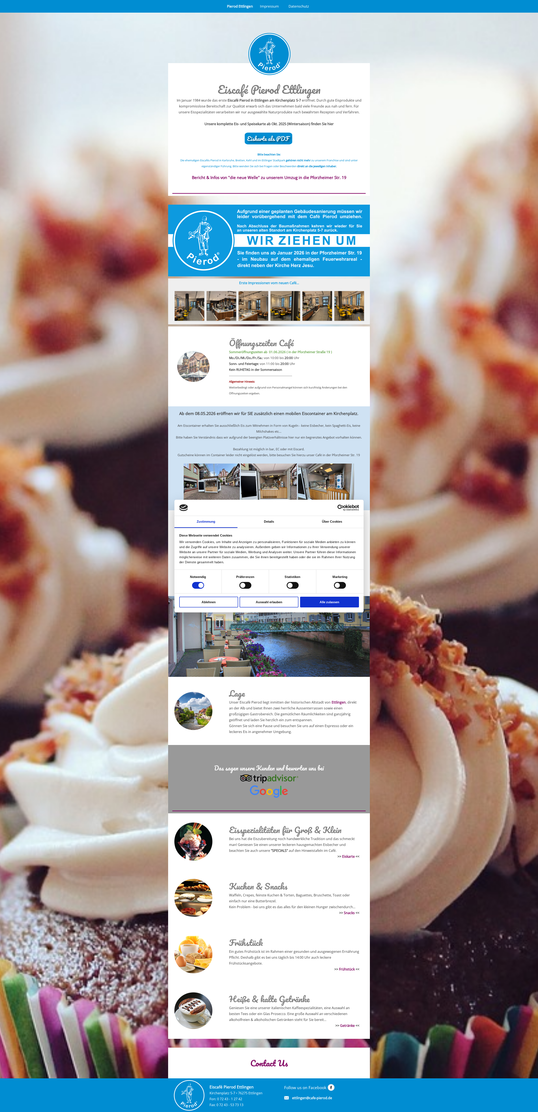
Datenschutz (299, 6)
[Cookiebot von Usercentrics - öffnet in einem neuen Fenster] (340, 508)
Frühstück (347, 969)
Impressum (269, 6)
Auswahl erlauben (269, 602)
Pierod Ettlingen (240, 6)
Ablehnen (209, 602)
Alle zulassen (329, 602)
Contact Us (269, 1063)
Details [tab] (269, 521)
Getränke (347, 1025)
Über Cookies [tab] (332, 521)
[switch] (245, 585)
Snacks (349, 913)
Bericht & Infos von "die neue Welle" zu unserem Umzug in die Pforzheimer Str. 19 (269, 177)
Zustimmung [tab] (206, 521)
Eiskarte (348, 856)
